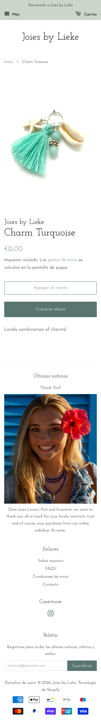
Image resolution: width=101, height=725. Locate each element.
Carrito (90, 14)
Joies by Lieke (50, 37)
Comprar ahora (50, 309)
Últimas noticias (50, 376)
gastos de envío (62, 260)
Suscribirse (82, 666)
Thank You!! (50, 388)
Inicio (8, 62)
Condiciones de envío (50, 577)
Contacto (51, 584)
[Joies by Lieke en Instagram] (50, 615)
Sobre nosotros (50, 561)
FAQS (50, 569)
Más (15, 14)
